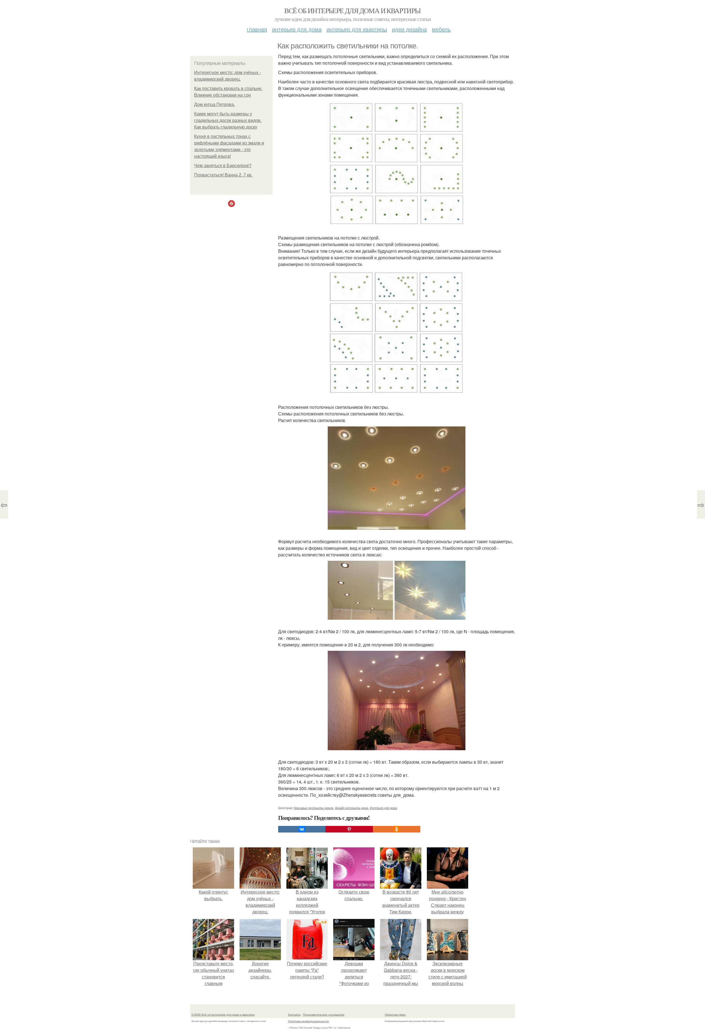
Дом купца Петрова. (214, 104)
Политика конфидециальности (308, 1021)
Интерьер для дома (297, 29)
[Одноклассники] (396, 829)
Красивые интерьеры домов (313, 808)
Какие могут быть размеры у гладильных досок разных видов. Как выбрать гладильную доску (228, 120)
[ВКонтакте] (302, 829)
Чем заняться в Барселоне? (222, 165)
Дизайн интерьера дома (351, 808)
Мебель (441, 29)
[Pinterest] (349, 829)
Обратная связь (395, 1014)
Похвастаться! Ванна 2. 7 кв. (223, 175)
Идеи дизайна (409, 29)
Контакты (294, 1014)
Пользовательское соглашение (324, 1014)
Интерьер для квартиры (357, 29)
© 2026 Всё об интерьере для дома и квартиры (223, 1014)
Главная (257, 29)
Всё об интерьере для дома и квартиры (352, 10)
